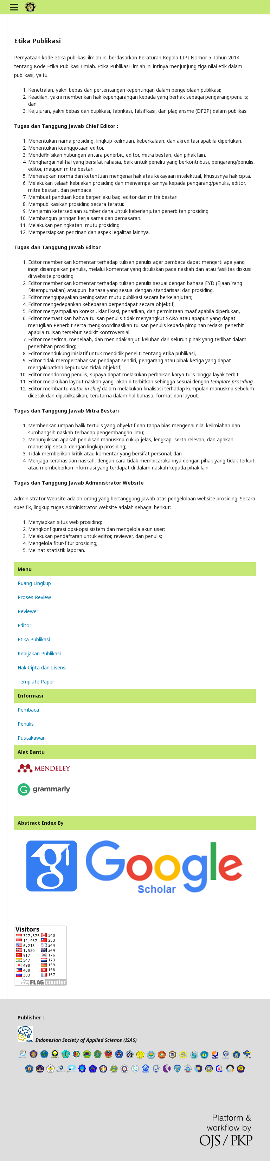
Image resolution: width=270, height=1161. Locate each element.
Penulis (26, 723)
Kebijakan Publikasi (39, 653)
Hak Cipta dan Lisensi (42, 667)
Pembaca (28, 709)
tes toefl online (55, 1085)
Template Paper (36, 681)
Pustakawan (32, 737)
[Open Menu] (14, 7)
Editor (24, 625)
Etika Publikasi (34, 639)
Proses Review (34, 597)
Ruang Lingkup (34, 583)
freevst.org (44, 1085)
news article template (28, 1085)
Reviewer (28, 611)
